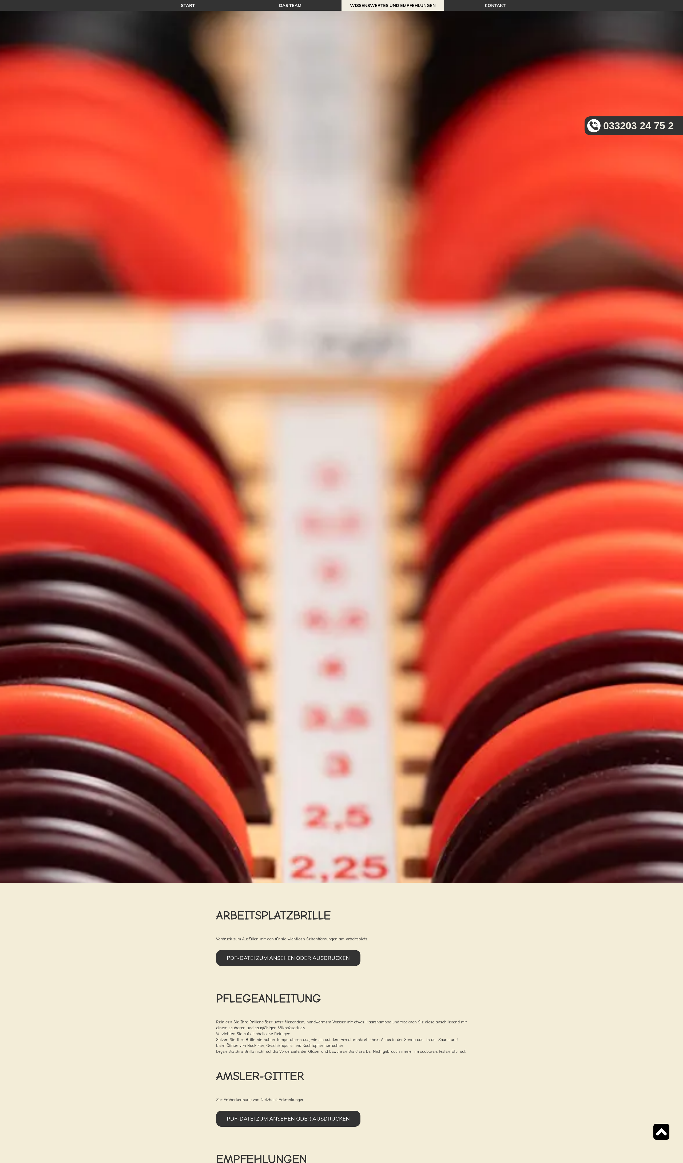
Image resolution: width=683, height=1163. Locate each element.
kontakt (495, 5)
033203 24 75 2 (638, 125)
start (188, 5)
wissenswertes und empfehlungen (393, 5)
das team (290, 5)
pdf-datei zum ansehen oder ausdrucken (288, 958)
